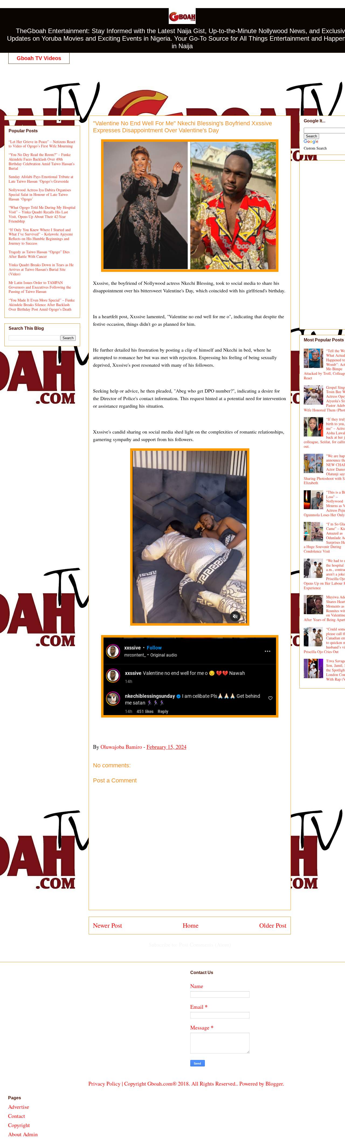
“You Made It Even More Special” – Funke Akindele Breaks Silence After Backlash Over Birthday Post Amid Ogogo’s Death (42, 304)
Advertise (18, 1106)
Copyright (19, 1125)
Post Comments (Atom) (205, 944)
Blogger (274, 1083)
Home (191, 925)
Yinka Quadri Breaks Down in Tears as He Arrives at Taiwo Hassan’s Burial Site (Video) (41, 269)
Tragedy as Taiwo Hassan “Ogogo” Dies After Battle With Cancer (39, 254)
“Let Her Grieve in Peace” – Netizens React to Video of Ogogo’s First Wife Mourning (42, 144)
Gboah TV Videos (39, 58)
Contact (16, 1116)
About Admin (23, 1134)
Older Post (273, 925)
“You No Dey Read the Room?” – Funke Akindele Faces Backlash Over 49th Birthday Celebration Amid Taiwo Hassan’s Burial (41, 161)
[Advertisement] (186, 84)
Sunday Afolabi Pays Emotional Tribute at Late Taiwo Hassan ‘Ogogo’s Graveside (41, 179)
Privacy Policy (104, 1083)
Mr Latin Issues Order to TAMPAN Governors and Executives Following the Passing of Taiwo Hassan (40, 287)
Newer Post (107, 925)
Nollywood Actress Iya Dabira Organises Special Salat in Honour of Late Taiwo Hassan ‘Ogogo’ (40, 194)
